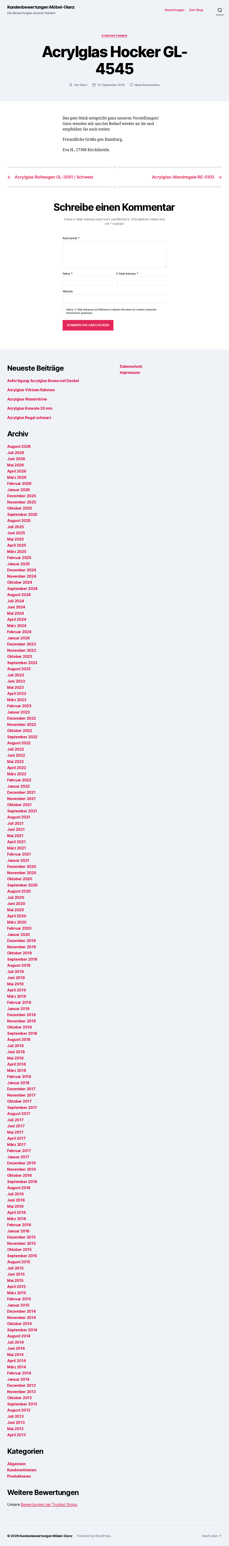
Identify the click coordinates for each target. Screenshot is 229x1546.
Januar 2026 (18, 490)
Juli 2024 (15, 601)
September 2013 (22, 1404)
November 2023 (21, 650)
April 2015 (16, 1286)
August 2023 (19, 669)
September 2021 (22, 811)
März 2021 (16, 848)
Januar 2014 (18, 1379)
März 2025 (16, 551)
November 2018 (21, 1021)
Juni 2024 (16, 607)
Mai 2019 (15, 984)
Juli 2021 (15, 823)
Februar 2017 (19, 1150)
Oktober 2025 (19, 508)
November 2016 (21, 1169)
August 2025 (19, 520)
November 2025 (21, 502)
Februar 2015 (19, 1299)
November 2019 (21, 947)
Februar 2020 (19, 928)
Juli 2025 (15, 527)
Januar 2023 (18, 712)
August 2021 (18, 817)
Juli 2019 (15, 971)
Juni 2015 (16, 1274)
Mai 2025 (15, 539)
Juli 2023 (15, 675)
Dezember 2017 (21, 1089)
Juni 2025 (16, 533)
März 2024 (16, 625)
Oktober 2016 (19, 1175)
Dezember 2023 (21, 644)
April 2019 (16, 990)
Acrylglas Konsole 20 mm (30, 408)
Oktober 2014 (19, 1323)
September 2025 (22, 514)
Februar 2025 (19, 557)
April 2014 (16, 1361)
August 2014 (18, 1336)
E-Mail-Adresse (127, 273)
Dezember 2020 (21, 866)
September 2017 (22, 1107)
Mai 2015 (15, 1280)
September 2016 (22, 1181)
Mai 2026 (15, 465)
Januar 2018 (18, 1083)
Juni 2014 (16, 1348)
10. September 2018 (110, 85)
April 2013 (16, 1435)
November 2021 (21, 798)
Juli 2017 (15, 1120)
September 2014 (22, 1330)
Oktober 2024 (19, 582)
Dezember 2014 (21, 1311)
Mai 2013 (15, 1429)
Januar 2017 (18, 1157)
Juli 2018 (15, 1046)
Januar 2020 (18, 934)
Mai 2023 (15, 687)
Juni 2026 (16, 459)
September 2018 (22, 1033)
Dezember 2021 (21, 792)
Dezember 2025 (21, 496)
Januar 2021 (18, 860)
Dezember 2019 (21, 940)
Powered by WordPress (94, 1536)
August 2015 (18, 1262)
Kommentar (71, 238)
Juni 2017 (16, 1126)
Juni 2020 (16, 903)
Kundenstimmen (114, 35)
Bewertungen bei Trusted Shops (49, 1504)
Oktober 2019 (19, 953)
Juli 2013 (15, 1416)
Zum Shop (196, 10)
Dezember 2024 (21, 570)
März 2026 (16, 477)
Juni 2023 (16, 681)
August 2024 (19, 595)
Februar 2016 (19, 1225)
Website (68, 291)
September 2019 (22, 959)
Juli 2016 (15, 1194)
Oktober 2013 (19, 1398)
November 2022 (21, 724)
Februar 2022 (19, 780)
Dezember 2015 (21, 1237)
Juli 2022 (15, 749)
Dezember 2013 (21, 1385)
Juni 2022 (16, 755)
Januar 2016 (18, 1231)
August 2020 (19, 891)
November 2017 (21, 1095)
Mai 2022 (15, 761)
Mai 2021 (15, 836)
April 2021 (16, 842)
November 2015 (21, 1243)
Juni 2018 (16, 1052)
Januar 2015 (18, 1305)
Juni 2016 (16, 1200)
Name (67, 273)
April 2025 (16, 545)
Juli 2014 (15, 1342)
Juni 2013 (16, 1422)
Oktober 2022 (19, 730)
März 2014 (16, 1367)
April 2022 (16, 767)
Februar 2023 (19, 706)
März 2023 (16, 700)
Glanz (83, 85)
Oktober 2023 (19, 656)
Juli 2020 (15, 897)
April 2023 (16, 693)
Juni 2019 (16, 978)
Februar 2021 (19, 854)
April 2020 (16, 916)
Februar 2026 (19, 483)
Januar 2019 (18, 1008)
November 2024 (21, 576)
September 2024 (22, 588)
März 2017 (16, 1144)
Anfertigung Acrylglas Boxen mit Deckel (43, 381)
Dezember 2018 (21, 1015)
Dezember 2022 (21, 718)
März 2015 (16, 1293)
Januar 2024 (18, 638)
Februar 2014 (19, 1373)
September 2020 (22, 885)
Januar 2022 (18, 786)
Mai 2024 (15, 613)
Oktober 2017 (19, 1101)
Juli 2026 (15, 453)
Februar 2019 (19, 1002)
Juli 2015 (15, 1268)
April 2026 (16, 471)
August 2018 (18, 1039)
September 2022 (22, 737)
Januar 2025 (18, 564)
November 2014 (21, 1317)
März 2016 (16, 1219)
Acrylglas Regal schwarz (29, 417)
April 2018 (16, 1064)
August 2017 (18, 1113)
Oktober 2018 (19, 1027)
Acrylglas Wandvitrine (27, 399)
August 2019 (18, 965)
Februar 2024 (19, 632)
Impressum (130, 372)
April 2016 (16, 1212)
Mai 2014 (15, 1354)
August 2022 (19, 743)
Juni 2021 (16, 829)
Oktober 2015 (19, 1249)
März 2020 (16, 922)
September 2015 (22, 1256)
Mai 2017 (15, 1132)
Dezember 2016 (21, 1163)
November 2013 (21, 1392)
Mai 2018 (15, 1058)
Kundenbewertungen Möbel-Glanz (41, 7)
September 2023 (22, 663)
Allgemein (16, 1464)
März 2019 (16, 996)
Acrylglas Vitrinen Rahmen (31, 390)
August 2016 (18, 1188)
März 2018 (16, 1070)
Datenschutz (131, 366)
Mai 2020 (15, 910)
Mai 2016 (15, 1206)
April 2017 (16, 1138)
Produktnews (19, 1476)
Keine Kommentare (147, 85)
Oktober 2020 (19, 879)
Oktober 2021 (19, 805)
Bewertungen (174, 10)
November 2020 (21, 873)
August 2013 (18, 1410)
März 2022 (16, 774)
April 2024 (16, 619)
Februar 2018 (19, 1076)
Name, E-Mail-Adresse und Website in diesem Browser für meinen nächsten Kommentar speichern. (111, 311)
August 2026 (19, 446)
